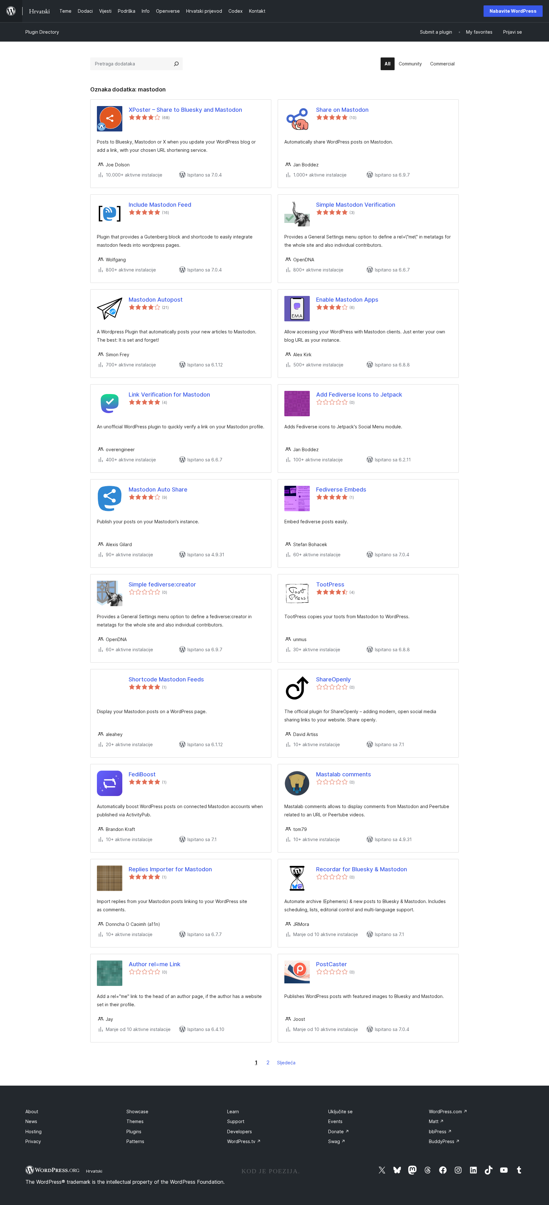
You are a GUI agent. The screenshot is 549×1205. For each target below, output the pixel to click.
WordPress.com (448, 1111)
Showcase (137, 1111)
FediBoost (142, 774)
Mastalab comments (343, 774)
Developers (239, 1131)
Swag (336, 1141)
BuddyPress (444, 1141)
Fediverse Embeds (341, 489)
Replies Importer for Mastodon (170, 869)
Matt (436, 1121)
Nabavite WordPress (513, 11)
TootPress (330, 584)
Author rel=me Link (154, 964)
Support (235, 1121)
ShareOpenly (333, 679)
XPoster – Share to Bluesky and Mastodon (185, 109)
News (31, 1121)
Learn (233, 1111)
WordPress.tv (244, 1141)
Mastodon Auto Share (158, 489)
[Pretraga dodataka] (176, 63)
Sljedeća (286, 1062)
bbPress (440, 1131)
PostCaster (331, 964)
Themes (135, 1121)
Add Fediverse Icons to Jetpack (359, 394)
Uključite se (340, 1111)
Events (335, 1121)
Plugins (133, 1131)
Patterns (135, 1141)
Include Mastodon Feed (160, 204)
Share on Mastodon (342, 109)
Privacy (33, 1141)
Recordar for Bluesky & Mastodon (361, 869)
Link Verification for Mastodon (169, 394)
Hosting (33, 1131)
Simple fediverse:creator (162, 584)
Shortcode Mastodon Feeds (166, 679)
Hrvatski (94, 1171)
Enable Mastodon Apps (347, 299)
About (31, 1111)
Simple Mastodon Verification (355, 204)
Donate (338, 1131)
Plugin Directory (42, 32)
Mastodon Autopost (156, 299)
